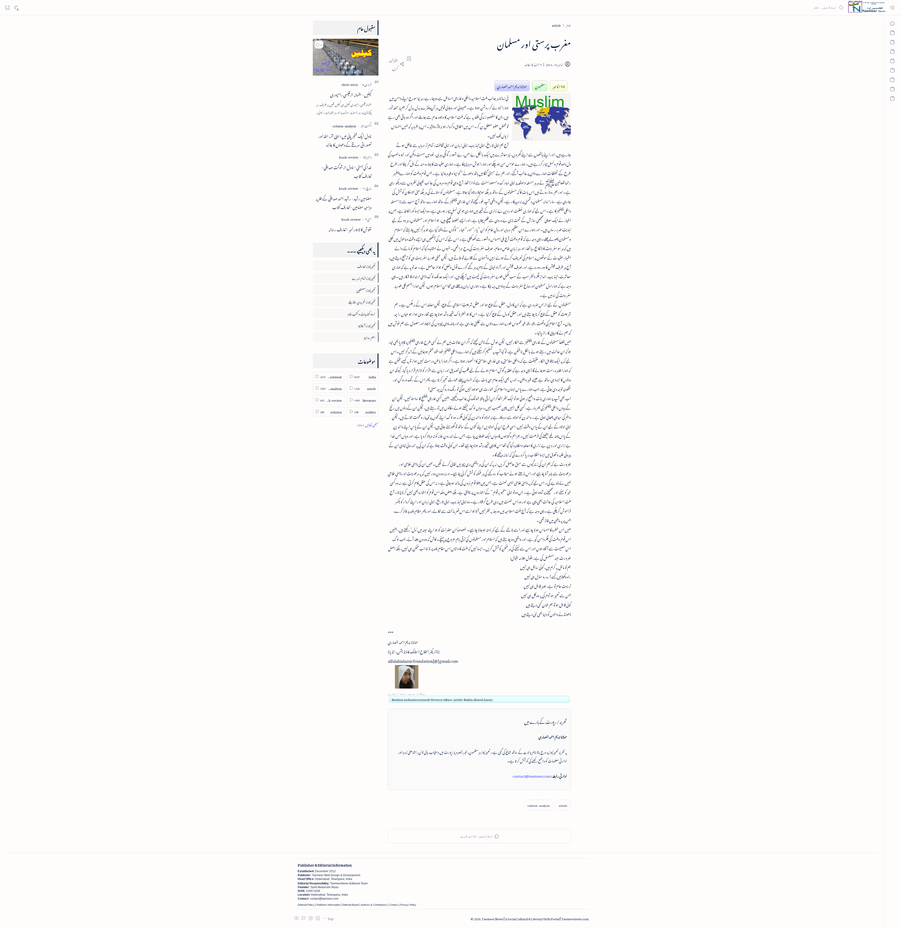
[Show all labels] (367, 424)
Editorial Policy (306, 904)
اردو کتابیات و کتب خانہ (361, 313)
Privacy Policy (408, 904)
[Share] (396, 64)
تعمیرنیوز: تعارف (366, 265)
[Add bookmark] (409, 58)
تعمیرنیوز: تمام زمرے (363, 277)
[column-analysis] (538, 805)
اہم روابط (369, 337)
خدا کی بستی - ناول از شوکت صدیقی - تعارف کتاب (346, 171)
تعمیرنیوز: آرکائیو (366, 325)
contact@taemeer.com (532, 775)
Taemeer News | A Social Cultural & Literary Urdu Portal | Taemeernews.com (535, 918)
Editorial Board (350, 904)
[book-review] (348, 156)
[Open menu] (892, 8)
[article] (563, 805)
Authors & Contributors (374, 904)
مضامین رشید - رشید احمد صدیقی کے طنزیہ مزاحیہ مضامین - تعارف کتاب (343, 202)
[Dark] (16, 8)
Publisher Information (328, 904)
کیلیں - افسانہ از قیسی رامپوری (350, 94)
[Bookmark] (7, 7)
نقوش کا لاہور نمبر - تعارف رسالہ (350, 229)
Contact (393, 904)
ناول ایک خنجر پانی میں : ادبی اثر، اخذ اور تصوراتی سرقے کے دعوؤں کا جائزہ (344, 139)
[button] (319, 45)
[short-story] (350, 84)
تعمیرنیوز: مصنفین (365, 289)
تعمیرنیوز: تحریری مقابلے (361, 301)
